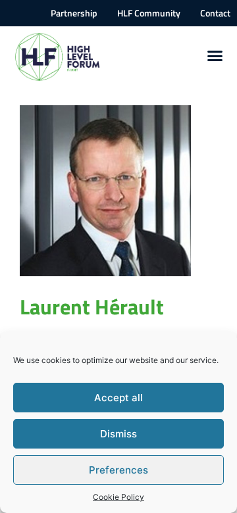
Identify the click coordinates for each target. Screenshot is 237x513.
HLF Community (148, 13)
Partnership (74, 13)
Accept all (118, 397)
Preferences (118, 470)
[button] (215, 55)
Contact (215, 13)
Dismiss (118, 434)
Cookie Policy (118, 497)
